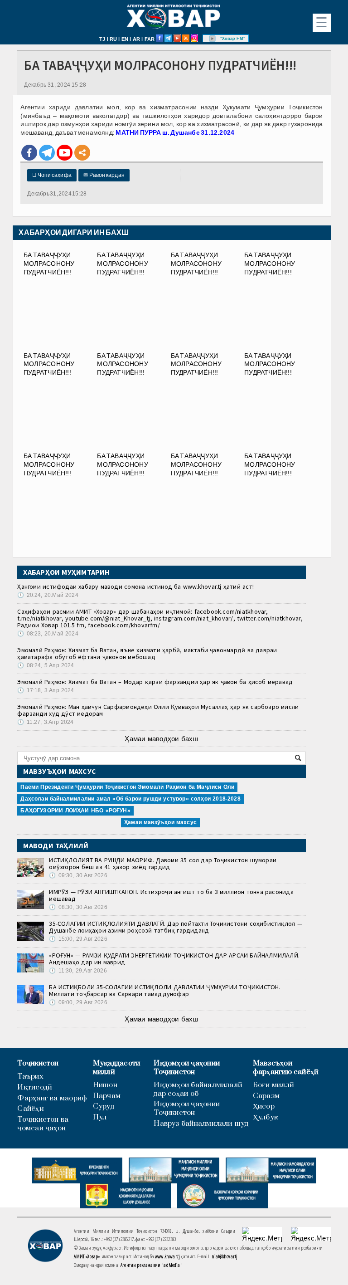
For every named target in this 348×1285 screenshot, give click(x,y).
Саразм (266, 1096)
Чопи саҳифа (52, 175)
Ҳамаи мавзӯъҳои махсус (160, 822)
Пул (100, 1117)
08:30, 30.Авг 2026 (78, 907)
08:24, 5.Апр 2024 (45, 665)
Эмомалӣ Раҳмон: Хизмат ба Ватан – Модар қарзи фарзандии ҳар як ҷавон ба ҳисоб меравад (155, 682)
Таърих (30, 1076)
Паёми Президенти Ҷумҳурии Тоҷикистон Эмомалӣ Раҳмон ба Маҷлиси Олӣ (127, 787)
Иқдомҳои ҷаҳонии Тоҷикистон (187, 1067)
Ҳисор (264, 1106)
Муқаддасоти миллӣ (116, 1067)
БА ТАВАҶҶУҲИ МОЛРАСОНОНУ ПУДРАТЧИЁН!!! (49, 263)
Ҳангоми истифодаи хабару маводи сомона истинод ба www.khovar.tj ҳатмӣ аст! (135, 586)
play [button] (212, 38)
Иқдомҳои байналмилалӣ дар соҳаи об (198, 1089)
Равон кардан (104, 175)
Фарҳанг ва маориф (52, 1098)
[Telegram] (47, 153)
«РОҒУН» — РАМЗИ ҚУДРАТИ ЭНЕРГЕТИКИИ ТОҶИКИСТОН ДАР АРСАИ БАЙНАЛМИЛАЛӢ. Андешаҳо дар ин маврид (174, 958)
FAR (150, 39)
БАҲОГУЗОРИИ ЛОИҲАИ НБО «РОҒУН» (75, 810)
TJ (102, 39)
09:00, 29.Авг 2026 (78, 1002)
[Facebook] (29, 153)
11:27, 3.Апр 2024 (45, 722)
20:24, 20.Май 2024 (47, 595)
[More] (82, 153)
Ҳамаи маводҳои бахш (161, 739)
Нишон (105, 1085)
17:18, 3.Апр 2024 (45, 690)
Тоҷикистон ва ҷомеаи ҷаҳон (42, 1124)
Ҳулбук (265, 1117)
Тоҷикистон (37, 1063)
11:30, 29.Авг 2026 (77, 970)
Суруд (103, 1106)
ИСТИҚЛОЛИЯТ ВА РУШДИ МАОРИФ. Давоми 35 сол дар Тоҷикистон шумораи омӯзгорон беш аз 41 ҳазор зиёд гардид (162, 863)
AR (136, 39)
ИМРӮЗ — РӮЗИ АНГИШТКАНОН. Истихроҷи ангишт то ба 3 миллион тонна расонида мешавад (171, 895)
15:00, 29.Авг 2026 (78, 939)
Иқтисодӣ (34, 1087)
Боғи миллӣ (273, 1085)
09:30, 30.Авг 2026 (78, 875)
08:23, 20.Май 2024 (47, 633)
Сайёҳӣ (30, 1108)
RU (113, 39)
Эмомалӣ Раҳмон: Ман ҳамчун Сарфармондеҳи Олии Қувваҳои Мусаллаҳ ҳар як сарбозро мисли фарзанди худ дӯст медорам (158, 710)
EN (124, 39)
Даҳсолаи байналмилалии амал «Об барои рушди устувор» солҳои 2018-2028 (130, 799)
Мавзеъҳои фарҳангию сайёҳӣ (286, 1067)
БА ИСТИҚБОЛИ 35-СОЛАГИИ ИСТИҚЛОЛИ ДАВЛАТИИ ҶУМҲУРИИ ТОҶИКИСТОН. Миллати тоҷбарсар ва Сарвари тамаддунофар (164, 990)
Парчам (107, 1096)
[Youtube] (64, 153)
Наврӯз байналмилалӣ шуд (201, 1123)
